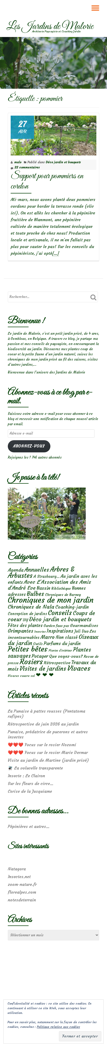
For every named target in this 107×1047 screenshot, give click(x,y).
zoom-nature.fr (22, 884)
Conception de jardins (27, 613)
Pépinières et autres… (29, 826)
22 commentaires (27, 167)
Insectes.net (19, 876)
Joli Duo (81, 631)
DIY (25, 620)
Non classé (67, 637)
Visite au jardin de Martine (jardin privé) (48, 760)
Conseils (60, 613)
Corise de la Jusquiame (30, 791)
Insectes (40, 631)
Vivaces (78, 668)
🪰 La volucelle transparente (35, 768)
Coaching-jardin (72, 607)
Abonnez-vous (29, 446)
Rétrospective (57, 662)
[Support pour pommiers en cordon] (53, 134)
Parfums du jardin (62, 643)
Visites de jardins (42, 668)
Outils (38, 644)
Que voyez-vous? (66, 656)
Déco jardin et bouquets (63, 162)
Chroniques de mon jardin (50, 600)
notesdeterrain (22, 899)
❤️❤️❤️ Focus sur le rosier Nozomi (42, 744)
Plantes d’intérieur (60, 650)
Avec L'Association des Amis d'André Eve (49, 585)
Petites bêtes (28, 649)
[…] (55, 253)
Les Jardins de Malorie (49, 26)
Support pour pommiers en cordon (47, 181)
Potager (40, 656)
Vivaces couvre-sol (21, 676)
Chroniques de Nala (31, 606)
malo (17, 162)
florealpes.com (22, 892)
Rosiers (31, 661)
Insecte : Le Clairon (26, 775)
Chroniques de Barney (63, 594)
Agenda (15, 570)
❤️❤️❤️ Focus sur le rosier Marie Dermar (48, 752)
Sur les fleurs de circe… (31, 783)
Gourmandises (84, 625)
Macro (48, 637)
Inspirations (60, 631)
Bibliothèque (61, 588)
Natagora (17, 868)
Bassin (43, 588)
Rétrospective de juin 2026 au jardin (43, 724)
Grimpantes (20, 631)
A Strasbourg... (46, 576)
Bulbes (35, 593)
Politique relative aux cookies (58, 1027)
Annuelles (36, 569)
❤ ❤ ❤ (45, 674)
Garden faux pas (56, 626)
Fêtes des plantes (25, 625)
